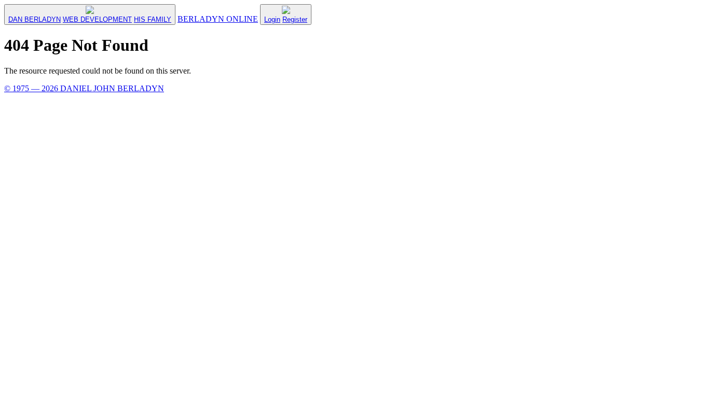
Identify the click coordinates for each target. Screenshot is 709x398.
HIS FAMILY (152, 19)
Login (272, 19)
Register (294, 19)
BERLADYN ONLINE (218, 19)
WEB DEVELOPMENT (97, 19)
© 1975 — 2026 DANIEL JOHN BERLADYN (84, 88)
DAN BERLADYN (34, 19)
